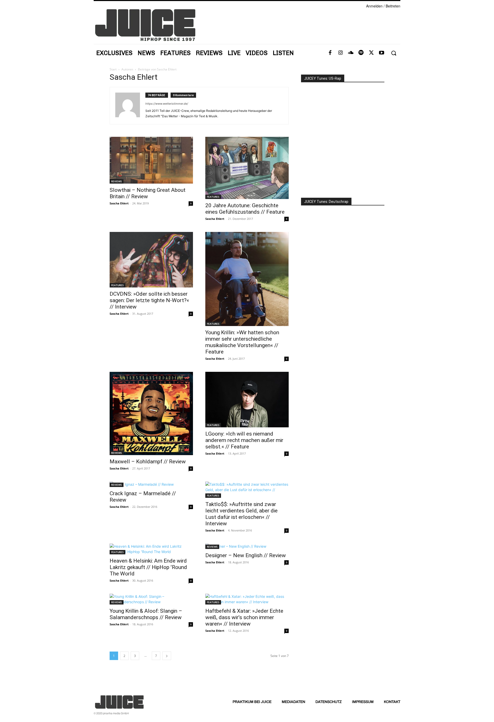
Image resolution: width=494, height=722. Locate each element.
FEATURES (213, 196)
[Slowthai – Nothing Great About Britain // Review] (151, 160)
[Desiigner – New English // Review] (247, 546)
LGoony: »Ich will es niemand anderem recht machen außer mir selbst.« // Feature (244, 440)
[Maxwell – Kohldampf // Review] (151, 413)
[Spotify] (361, 53)
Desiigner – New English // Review (245, 555)
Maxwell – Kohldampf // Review (148, 461)
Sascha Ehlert (119, 203)
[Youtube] (381, 53)
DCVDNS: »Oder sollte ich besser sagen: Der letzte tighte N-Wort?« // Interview (149, 300)
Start (113, 69)
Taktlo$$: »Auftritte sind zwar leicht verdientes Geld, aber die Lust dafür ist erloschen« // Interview (241, 514)
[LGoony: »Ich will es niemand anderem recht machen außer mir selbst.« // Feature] (247, 399)
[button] (393, 53)
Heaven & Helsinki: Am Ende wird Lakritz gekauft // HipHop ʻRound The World (148, 567)
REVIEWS (116, 181)
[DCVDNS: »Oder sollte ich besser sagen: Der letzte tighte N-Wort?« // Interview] (151, 259)
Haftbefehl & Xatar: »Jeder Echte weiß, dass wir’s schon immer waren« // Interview (244, 617)
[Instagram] (340, 53)
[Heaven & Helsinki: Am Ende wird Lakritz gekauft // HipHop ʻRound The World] (151, 549)
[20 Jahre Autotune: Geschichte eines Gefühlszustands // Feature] (247, 168)
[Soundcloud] (351, 53)
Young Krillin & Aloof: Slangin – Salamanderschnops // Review (146, 614)
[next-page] (166, 656)
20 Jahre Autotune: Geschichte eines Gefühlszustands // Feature (245, 208)
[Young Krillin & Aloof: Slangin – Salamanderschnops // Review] (151, 599)
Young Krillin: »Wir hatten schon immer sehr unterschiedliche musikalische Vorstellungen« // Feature (242, 342)
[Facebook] (330, 53)
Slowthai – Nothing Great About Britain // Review (148, 193)
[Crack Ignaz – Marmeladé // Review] (151, 484)
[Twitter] (371, 53)
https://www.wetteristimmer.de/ (166, 103)
